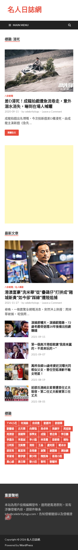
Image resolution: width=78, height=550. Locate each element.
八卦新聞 (9, 96)
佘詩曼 (36, 423)
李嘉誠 (21, 439)
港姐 (31, 445)
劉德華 (58, 423)
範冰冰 (62, 445)
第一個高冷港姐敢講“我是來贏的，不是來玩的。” (51, 346)
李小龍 (33, 439)
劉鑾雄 (10, 428)
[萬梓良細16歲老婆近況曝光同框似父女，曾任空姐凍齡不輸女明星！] (16, 379)
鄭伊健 (21, 456)
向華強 (33, 428)
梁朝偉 (55, 439)
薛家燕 (10, 450)
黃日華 (21, 461)
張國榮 (21, 434)
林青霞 (44, 439)
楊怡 (65, 439)
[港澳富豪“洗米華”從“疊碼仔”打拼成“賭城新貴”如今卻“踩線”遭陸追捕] (39, 283)
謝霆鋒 (53, 450)
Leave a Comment (52, 111)
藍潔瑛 (21, 450)
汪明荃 (10, 445)
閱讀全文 (12, 133)
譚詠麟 (64, 450)
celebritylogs (32, 111)
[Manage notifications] (8, 517)
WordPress (26, 545)
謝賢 (43, 450)
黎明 (43, 461)
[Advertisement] (39, 184)
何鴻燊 (24, 423)
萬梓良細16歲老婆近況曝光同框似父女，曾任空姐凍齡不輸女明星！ (51, 369)
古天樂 (21, 428)
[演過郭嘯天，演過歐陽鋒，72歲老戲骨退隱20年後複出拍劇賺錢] (16, 336)
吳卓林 (44, 428)
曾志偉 (53, 434)
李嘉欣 (10, 439)
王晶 (40, 445)
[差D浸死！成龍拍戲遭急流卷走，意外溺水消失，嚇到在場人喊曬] (39, 72)
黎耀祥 (53, 461)
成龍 (43, 434)
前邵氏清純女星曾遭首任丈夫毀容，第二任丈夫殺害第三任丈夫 (51, 391)
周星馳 (67, 428)
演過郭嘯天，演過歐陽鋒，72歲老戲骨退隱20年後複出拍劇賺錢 (51, 326)
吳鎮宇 (55, 428)
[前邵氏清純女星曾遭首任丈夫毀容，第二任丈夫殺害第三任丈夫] (16, 401)
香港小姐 (57, 456)
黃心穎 (10, 461)
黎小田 (33, 461)
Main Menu (21, 25)
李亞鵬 (64, 434)
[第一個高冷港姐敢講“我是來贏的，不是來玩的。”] (16, 357)
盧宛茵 (51, 445)
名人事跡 (19, 287)
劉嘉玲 (47, 423)
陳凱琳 (44, 456)
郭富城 (10, 456)
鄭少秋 (33, 456)
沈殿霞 (21, 445)
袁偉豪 (33, 450)
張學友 (33, 434)
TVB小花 (12, 423)
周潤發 (10, 434)
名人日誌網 (25, 9)
